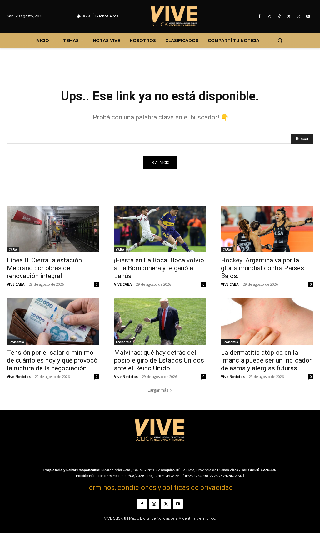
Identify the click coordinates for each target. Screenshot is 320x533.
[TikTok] (279, 16)
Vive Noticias (19, 376)
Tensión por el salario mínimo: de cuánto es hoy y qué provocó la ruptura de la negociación (52, 360)
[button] (280, 40)
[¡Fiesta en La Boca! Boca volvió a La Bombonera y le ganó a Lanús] (160, 229)
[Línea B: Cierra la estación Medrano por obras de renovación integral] (53, 229)
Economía (16, 342)
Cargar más (158, 390)
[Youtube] (308, 16)
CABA (13, 249)
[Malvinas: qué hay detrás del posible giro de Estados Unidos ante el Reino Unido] (160, 321)
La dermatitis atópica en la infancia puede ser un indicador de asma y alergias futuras (266, 360)
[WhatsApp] (298, 16)
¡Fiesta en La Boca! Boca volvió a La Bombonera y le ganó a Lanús (159, 268)
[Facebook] (259, 16)
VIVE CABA (16, 284)
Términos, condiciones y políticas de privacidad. (160, 487)
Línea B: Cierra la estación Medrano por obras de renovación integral (44, 268)
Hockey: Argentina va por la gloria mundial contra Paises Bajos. (262, 268)
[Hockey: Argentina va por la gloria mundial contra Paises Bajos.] (267, 229)
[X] (288, 16)
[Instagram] (269, 16)
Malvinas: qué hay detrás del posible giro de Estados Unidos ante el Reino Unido (159, 360)
